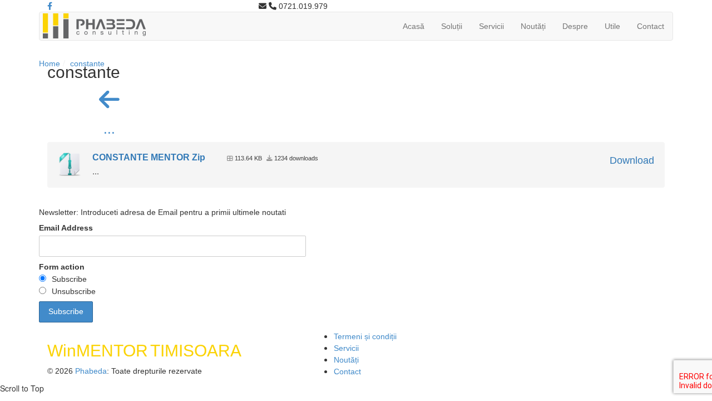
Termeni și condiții (365, 336)
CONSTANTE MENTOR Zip (148, 157)
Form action (62, 266)
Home (49, 63)
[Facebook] (49, 6)
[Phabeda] (94, 25)
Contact (650, 26)
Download (632, 160)
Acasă (413, 26)
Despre (575, 26)
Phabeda (91, 370)
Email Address (66, 227)
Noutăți (533, 26)
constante (87, 63)
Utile (612, 26)
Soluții (451, 26)
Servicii (491, 26)
